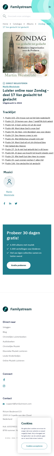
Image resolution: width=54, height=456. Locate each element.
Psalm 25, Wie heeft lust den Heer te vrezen (23, 156)
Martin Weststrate (11, 86)
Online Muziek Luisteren (13, 360)
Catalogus (17, 24)
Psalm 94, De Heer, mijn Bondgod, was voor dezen (27, 132)
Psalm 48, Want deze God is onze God (21, 128)
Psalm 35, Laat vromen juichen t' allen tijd (22, 160)
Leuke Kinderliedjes (11, 356)
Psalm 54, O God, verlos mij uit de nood (22, 125)
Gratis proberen (18, 265)
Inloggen (7, 327)
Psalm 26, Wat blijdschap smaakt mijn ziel (23, 139)
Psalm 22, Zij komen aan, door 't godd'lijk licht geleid (28, 121)
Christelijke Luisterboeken (14, 336)
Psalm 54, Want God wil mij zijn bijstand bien (24, 142)
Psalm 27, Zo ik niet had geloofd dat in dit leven (25, 149)
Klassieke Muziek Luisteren (15, 351)
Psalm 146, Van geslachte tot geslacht (21, 163)
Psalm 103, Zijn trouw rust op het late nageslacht (26, 118)
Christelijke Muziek (11, 346)
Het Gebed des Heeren (14, 146)
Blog (5, 332)
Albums (30, 24)
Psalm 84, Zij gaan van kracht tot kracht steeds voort (27, 153)
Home (5, 24)
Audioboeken (9, 341)
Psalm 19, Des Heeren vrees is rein (20, 135)
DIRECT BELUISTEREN (16, 83)
